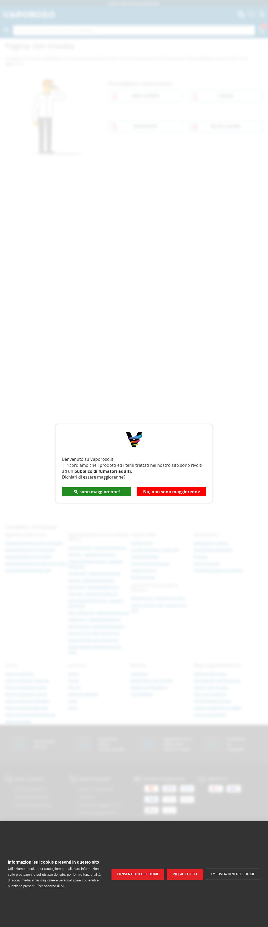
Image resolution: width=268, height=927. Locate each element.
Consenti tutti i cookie (138, 874)
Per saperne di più (51, 886)
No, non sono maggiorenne (171, 492)
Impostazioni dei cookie (233, 874)
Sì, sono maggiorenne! (97, 492)
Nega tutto (185, 874)
